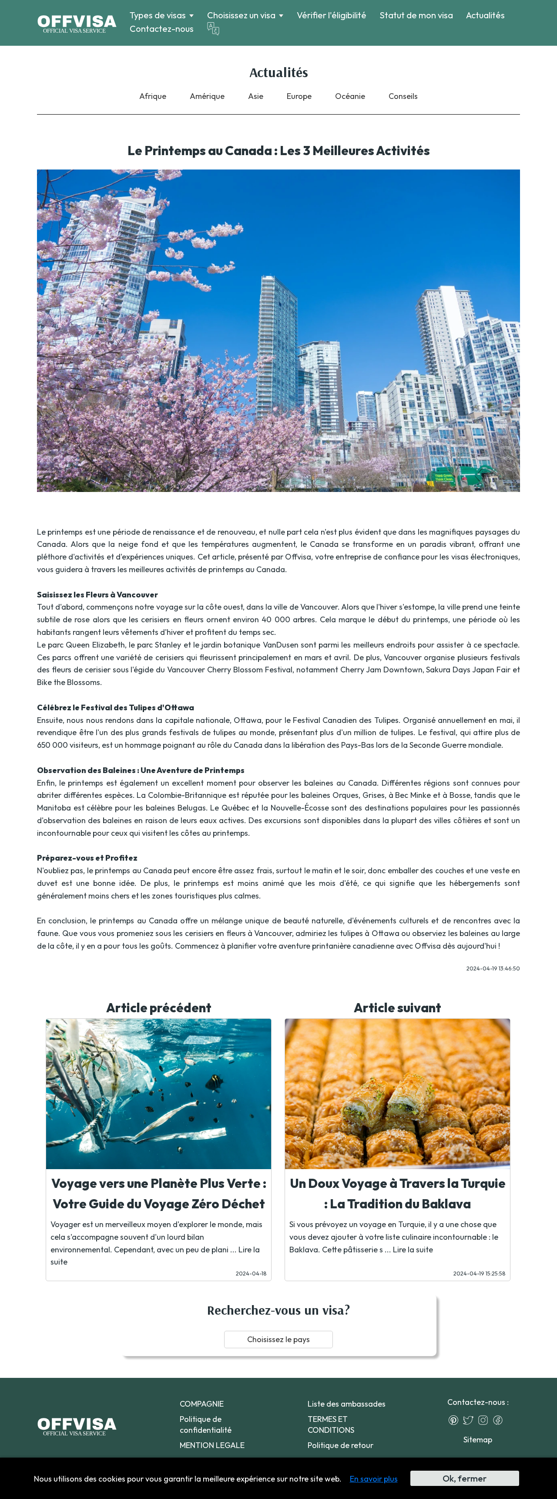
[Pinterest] (455, 1420)
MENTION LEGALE (212, 1445)
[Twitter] (470, 1420)
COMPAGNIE (202, 1404)
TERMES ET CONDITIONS (331, 1424)
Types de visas (158, 15)
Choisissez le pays (278, 1339)
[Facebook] (500, 1420)
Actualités (485, 15)
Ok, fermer (465, 1478)
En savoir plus (374, 1479)
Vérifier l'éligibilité (331, 15)
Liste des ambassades (347, 1404)
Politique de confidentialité (206, 1424)
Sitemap (477, 1440)
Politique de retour (340, 1445)
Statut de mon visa (416, 15)
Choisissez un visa (241, 15)
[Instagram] (485, 1420)
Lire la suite (413, 1250)
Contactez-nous (162, 28)
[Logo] (77, 23)
